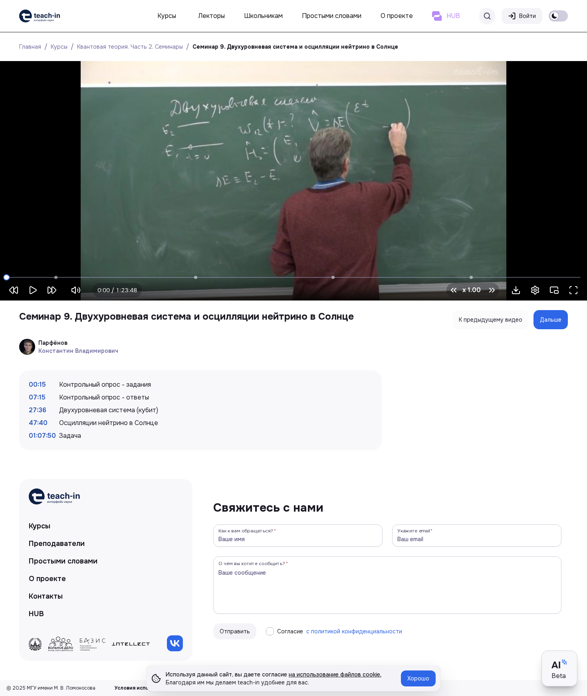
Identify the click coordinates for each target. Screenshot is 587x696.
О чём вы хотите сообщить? (251, 563)
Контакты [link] (46, 596)
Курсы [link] (39, 526)
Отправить (235, 631)
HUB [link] (36, 613)
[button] (516, 290)
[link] (39, 16)
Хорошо (418, 678)
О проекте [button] (397, 16)
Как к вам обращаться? (246, 531)
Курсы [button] (166, 16)
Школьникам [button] (263, 16)
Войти (527, 16)
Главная (30, 46)
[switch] (558, 16)
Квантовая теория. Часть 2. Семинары (130, 46)
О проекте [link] (47, 578)
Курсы (59, 46)
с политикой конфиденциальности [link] (354, 631)
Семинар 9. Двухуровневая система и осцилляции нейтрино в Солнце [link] (295, 46)
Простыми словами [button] (331, 16)
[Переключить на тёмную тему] (558, 16)
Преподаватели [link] (57, 543)
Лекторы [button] (211, 16)
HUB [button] (453, 16)
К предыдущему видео (490, 319)
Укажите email (413, 531)
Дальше (550, 319)
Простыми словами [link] (63, 561)
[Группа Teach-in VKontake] (175, 643)
